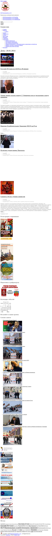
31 (7, 310)
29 (4, 310)
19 (10, 307)
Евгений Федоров (7, 526)
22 (4, 308)
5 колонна (3, 523)
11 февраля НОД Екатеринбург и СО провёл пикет (14, 346)
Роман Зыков (10, 529)
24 (7, 308)
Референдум (5, 33)
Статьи (4, 35)
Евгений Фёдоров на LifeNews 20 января (14, 69)
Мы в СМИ (5, 36)
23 (5, 308)
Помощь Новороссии (10, 40)
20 (1, 308)
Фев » (8, 311)
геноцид (6, 531)
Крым (39, 525)
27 (1, 310)
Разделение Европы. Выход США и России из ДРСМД (15, 414)
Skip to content (4, 1)
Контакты (5, 47)
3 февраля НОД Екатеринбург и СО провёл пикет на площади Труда (18, 400)
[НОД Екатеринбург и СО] (1, 533)
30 (5, 310)
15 (4, 307)
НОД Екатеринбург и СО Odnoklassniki (11, 19)
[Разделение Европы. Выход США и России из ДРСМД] (12, 425)
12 (10, 306)
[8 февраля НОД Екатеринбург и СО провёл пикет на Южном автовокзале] (12, 385)
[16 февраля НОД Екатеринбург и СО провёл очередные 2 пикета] (12, 399)
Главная (4, 29)
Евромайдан (16, 525)
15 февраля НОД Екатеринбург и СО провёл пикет (14, 332)
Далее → (2, 133)
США (20, 530)
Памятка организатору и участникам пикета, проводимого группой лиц (21, 44)
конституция (11, 531)
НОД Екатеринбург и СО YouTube (10, 17)
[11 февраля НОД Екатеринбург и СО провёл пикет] (12, 359)
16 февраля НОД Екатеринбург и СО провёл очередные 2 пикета (17, 386)
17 (7, 307)
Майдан (43, 525)
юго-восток (39, 531)
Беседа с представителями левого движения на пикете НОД (16, 360)
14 (2, 307)
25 (8, 308)
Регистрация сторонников (11, 41)
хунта (34, 531)
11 (8, 306)
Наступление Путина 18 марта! (10, 320)
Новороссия (5, 529)
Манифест (5, 37)
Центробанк (41, 529)
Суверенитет (27, 529)
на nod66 (5, 71)
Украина (34, 530)
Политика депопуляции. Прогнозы (13, 150)
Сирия (24, 529)
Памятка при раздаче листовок (12, 46)
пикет (15, 531)
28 (2, 310)
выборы (2, 531)
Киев (37, 525)
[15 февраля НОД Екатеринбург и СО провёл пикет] (12, 345)
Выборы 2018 (31, 523)
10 (7, 306)
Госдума (40, 523)
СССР (17, 529)
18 (8, 307)
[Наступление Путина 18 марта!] (12, 331)
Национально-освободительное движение (21, 528)
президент (19, 531)
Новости (5, 30)
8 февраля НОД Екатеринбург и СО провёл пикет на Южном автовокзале (19, 372)
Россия (14, 530)
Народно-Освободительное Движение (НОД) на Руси (19, 126)
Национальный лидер (43, 527)
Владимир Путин (23, 524)
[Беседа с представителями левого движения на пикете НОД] (12, 371)
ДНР (43, 523)
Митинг (46, 525)
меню (2, 24)
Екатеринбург (22, 525)
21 (2, 308)
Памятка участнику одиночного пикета (14, 45)
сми (32, 531)
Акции (4, 32)
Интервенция (32, 525)
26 (10, 308)
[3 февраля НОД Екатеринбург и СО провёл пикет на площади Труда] (12, 413)
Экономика (46, 529)
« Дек (2, 311)
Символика (5, 38)
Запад (27, 525)
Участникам (5, 39)
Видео (7, 31)
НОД (2, 528)
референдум (24, 531)
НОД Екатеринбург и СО (6, 12)
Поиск (2, 23)
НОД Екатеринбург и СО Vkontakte (10, 18)
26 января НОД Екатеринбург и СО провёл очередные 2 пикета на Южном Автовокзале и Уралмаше (25, 426)
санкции (29, 531)
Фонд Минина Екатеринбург (12, 43)
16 (5, 307)
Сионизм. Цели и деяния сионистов (13, 196)
